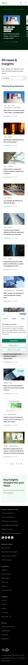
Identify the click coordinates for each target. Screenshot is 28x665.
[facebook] (12, 537)
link (8, 334)
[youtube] (6, 537)
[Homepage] (4, 2)
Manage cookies (13, 345)
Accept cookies (14, 340)
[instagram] (9, 537)
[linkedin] (3, 537)
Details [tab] (14, 318)
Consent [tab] (5, 318)
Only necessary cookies (14, 349)
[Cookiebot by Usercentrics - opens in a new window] (19, 314)
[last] (21, 464)
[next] (19, 464)
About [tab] (23, 318)
